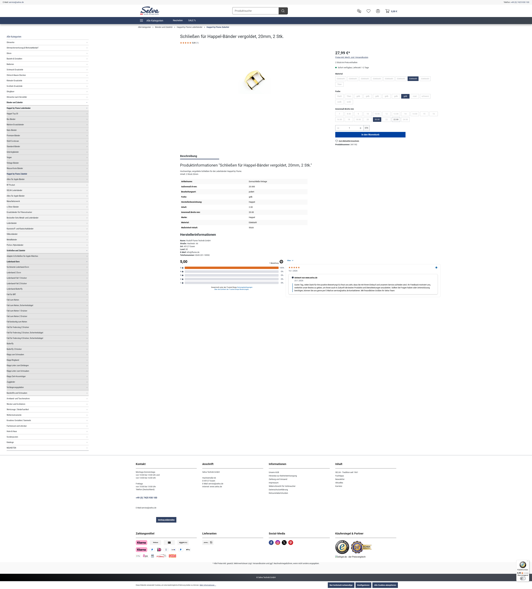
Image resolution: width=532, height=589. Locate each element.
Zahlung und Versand (278, 479)
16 (435, 114)
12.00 (396, 114)
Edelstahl (341, 79)
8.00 (350, 114)
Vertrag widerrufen (166, 520)
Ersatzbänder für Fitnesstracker (19, 212)
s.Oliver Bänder (13, 207)
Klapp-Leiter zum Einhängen (18, 365)
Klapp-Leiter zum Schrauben (18, 371)
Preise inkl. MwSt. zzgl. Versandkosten (351, 57)
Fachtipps (339, 476)
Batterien (10, 64)
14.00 (415, 114)
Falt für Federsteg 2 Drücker (18, 327)
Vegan (9, 157)
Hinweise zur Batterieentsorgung (283, 476)
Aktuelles (339, 483)
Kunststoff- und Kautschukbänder (20, 228)
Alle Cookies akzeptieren (385, 585)
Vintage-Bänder (13, 163)
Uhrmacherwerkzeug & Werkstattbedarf (22, 48)
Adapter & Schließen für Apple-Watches (22, 256)
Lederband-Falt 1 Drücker (17, 278)
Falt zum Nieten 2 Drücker (17, 316)
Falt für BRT (11, 294)
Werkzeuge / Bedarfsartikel (18, 409)
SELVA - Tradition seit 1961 (346, 472)
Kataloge (10, 442)
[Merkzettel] (368, 10)
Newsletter (340, 479)
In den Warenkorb (370, 134)
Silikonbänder (12, 234)
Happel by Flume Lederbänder (19, 108)
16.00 (340, 120)
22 (388, 120)
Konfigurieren (363, 585)
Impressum (273, 483)
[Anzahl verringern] (338, 128)
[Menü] (527, 561)
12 (388, 114)
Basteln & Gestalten (14, 58)
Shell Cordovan (13, 141)
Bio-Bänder (11, 119)
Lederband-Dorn (13, 261)
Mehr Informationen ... (208, 585)
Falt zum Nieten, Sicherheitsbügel (20, 305)
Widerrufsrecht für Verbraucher (282, 486)
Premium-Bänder (13, 135)
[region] (254, 80)
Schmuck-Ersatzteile (15, 69)
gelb (359, 96)
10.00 (378, 114)
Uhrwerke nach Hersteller (17, 97)
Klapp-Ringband (13, 360)
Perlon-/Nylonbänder (15, 245)
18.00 (359, 120)
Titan (340, 85)
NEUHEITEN (11, 448)
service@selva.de (16, 2)
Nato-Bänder (12, 130)
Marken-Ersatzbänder (15, 124)
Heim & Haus (12, 431)
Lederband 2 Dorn (14, 272)
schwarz (426, 96)
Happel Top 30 (12, 113)
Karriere (338, 486)
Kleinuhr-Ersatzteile (14, 80)
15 (425, 114)
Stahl (340, 96)
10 (369, 114)
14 (407, 114)
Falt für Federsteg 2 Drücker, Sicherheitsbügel (25, 332)
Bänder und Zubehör (15, 102)
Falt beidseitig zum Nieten (17, 321)
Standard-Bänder (13, 146)
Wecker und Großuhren (16, 404)
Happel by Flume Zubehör (17, 174)
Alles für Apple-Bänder (16, 179)
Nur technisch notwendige (341, 585)
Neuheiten (178, 20)
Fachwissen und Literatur (17, 426)
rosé (416, 96)
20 (369, 120)
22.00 (395, 119)
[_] (254, 80)
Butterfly (10, 343)
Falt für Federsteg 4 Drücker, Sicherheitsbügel (25, 338)
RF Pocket (11, 185)
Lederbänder (12, 223)
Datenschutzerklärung (278, 490)
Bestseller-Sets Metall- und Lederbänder (23, 217)
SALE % (192, 20)
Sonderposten (12, 437)
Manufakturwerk (13, 201)
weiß (340, 102)
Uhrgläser (10, 91)
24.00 (406, 120)
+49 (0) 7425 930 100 (520, 2)
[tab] (199, 156)
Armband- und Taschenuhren (18, 398)
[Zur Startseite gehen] (149, 11)
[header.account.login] (377, 10)
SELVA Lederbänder (14, 190)
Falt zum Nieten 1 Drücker (17, 311)
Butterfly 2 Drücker (14, 349)
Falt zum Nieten (13, 300)
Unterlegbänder (13, 152)
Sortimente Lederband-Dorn (18, 267)
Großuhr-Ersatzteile (14, 86)
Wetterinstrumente (14, 415)
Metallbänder (12, 239)
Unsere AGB (274, 472)
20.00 (377, 119)
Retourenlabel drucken (278, 493)
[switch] (523, 578)
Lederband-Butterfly (14, 289)
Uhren (9, 53)
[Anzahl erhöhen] (361, 128)
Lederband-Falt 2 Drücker (17, 283)
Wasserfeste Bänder (15, 168)
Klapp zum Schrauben (15, 354)
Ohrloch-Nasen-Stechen (16, 75)
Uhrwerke (10, 42)
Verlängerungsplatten (15, 387)
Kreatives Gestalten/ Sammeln (19, 420)
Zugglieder (11, 382)
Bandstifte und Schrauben (17, 393)
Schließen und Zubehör (16, 250)
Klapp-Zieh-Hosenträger (16, 376)
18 (350, 120)
